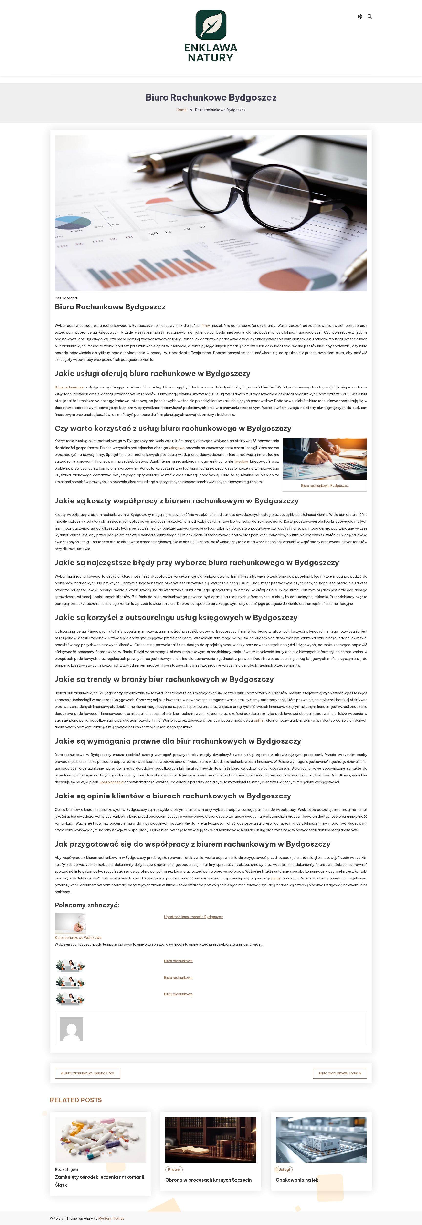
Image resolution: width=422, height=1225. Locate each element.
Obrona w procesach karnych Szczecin (208, 1180)
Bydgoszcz (339, 485)
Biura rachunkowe (69, 387)
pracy (276, 878)
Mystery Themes (111, 1218)
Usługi (284, 1169)
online (259, 720)
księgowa (177, 448)
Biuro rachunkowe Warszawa (78, 937)
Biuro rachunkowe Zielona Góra (89, 1073)
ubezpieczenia (112, 782)
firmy (205, 325)
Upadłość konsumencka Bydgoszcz (193, 917)
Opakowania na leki (298, 1180)
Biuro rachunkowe (315, 485)
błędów (241, 461)
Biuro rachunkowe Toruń (338, 1073)
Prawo (174, 1169)
